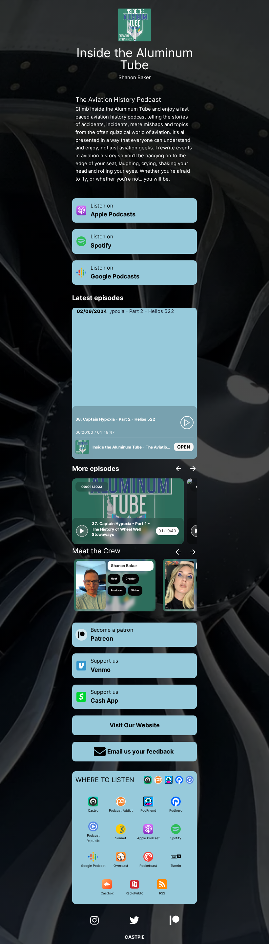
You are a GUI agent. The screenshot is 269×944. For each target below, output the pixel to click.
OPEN (183, 447)
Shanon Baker (124, 565)
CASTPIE (135, 937)
